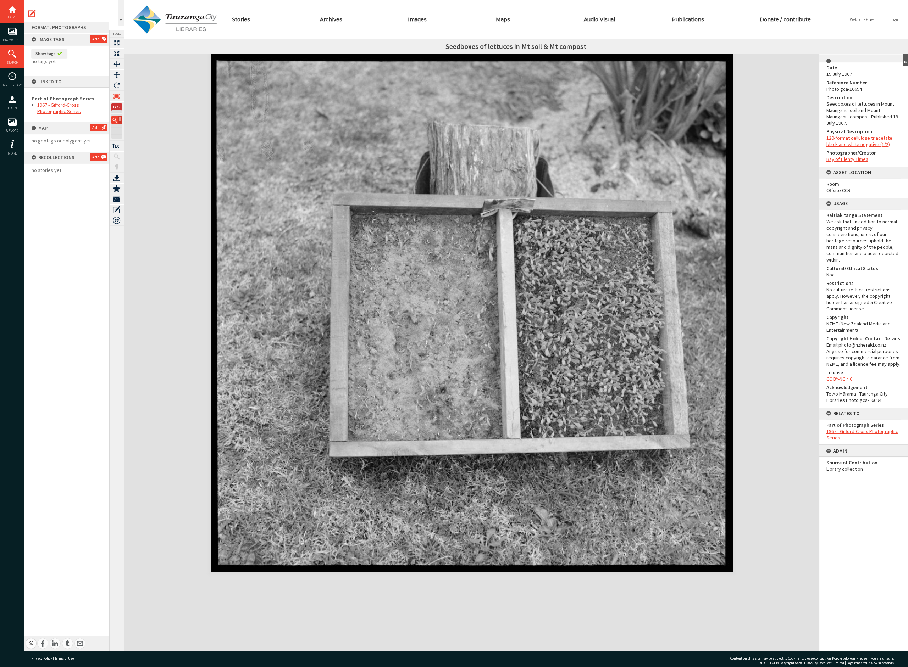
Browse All (12, 40)
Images (417, 19)
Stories (241, 19)
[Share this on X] (31, 639)
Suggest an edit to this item (32, 13)
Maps (503, 19)
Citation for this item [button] (117, 220)
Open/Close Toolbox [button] (121, 13)
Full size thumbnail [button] (117, 43)
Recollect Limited (831, 663)
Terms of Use (64, 658)
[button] (116, 120)
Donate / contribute (785, 19)
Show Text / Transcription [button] (117, 146)
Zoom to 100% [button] (117, 96)
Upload (12, 130)
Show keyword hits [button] (117, 156)
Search (12, 62)
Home (12, 17)
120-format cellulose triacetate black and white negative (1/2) (859, 141)
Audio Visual (599, 19)
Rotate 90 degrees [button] (117, 85)
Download (117, 178)
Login (12, 108)
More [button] (12, 153)
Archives (331, 19)
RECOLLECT (767, 663)
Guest (871, 19)
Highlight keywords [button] (117, 167)
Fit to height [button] (117, 74)
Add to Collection (117, 188)
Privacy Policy (42, 658)
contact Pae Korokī (828, 658)
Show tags (45, 53)
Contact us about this (117, 199)
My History (12, 85)
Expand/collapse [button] (905, 60)
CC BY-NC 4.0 (839, 379)
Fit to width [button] (117, 64)
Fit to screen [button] (117, 53)
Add (96, 38)
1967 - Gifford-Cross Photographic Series (59, 108)
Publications (688, 19)
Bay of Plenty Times (847, 159)
